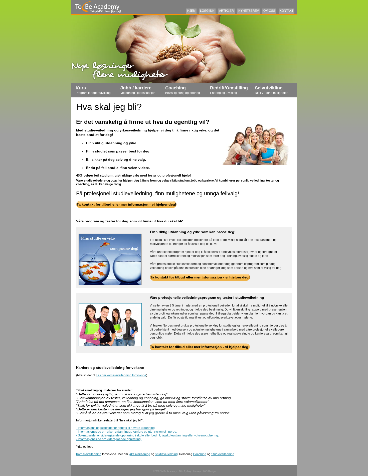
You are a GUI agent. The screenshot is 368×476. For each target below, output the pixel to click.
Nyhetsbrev (248, 11)
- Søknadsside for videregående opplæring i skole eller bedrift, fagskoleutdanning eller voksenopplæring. (147, 435)
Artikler (226, 11)
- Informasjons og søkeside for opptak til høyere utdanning (115, 428)
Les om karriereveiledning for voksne (121, 375)
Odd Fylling (185, 471)
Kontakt (286, 11)
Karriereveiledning (88, 454)
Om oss (269, 11)
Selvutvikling (271, 90)
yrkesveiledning (139, 454)
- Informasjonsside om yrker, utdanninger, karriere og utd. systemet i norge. (126, 431)
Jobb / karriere (137, 90)
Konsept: (198, 471)
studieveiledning (166, 454)
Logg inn (207, 11)
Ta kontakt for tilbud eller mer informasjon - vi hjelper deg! (126, 204)
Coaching (182, 90)
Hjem (191, 11)
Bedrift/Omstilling (229, 90)
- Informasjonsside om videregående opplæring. (108, 439)
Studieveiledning (222, 454)
